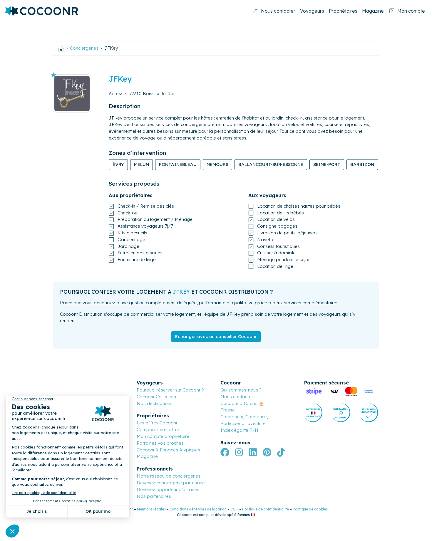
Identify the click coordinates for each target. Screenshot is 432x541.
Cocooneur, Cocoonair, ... (246, 416)
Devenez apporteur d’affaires (168, 489)
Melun (141, 164)
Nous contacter (278, 11)
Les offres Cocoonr (157, 423)
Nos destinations (155, 403)
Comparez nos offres (159, 429)
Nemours (217, 164)
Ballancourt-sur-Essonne (270, 164)
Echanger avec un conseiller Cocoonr (216, 336)
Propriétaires (343, 11)
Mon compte (411, 11)
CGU (234, 509)
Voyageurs (312, 11)
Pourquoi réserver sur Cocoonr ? (170, 390)
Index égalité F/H (239, 430)
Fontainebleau (178, 164)
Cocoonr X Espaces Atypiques (168, 450)
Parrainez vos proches (160, 443)
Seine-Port (326, 164)
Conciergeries (84, 48)
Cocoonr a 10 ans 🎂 (242, 403)
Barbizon (362, 164)
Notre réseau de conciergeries (168, 476)
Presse (227, 410)
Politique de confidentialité (265, 509)
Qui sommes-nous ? (241, 390)
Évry (118, 164)
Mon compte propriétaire (163, 436)
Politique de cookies (310, 509)
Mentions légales (151, 509)
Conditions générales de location (198, 509)
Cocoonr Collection (156, 396)
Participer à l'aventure (243, 423)
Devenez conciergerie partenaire (171, 482)
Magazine (373, 11)
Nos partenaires (154, 496)
